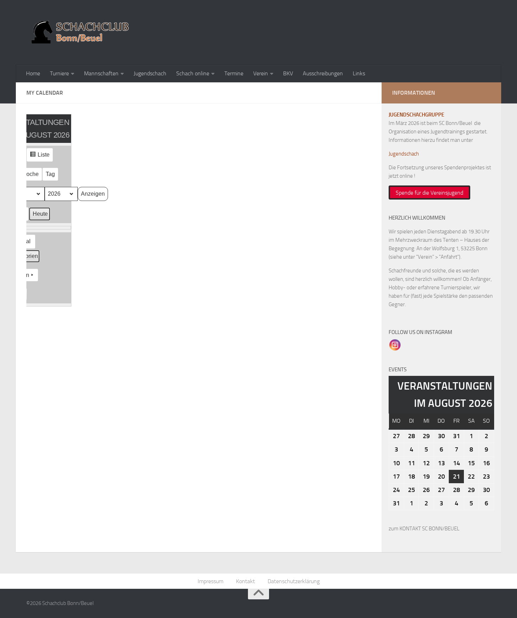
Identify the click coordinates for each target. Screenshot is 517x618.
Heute (40, 214)
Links (359, 73)
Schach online (192, 73)
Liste (40, 157)
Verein (260, 73)
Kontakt (245, 581)
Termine (233, 73)
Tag (50, 174)
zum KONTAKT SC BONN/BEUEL (424, 528)
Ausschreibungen (323, 73)
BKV (288, 73)
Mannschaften (101, 73)
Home (33, 73)
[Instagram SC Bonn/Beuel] (395, 344)
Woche (30, 174)
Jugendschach (150, 73)
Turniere (59, 73)
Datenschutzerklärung (294, 581)
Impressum (210, 581)
